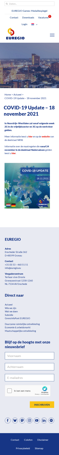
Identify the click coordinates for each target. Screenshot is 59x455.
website (46, 136)
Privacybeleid (23, 448)
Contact (15, 439)
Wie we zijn (10, 308)
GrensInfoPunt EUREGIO (17, 318)
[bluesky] (15, 420)
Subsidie (9, 315)
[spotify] (51, 420)
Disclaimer (42, 439)
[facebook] (8, 420)
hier (14, 153)
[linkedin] (44, 420)
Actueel (9, 304)
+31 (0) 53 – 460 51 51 (16, 264)
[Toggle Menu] (52, 35)
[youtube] (37, 420)
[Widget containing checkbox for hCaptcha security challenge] (28, 390)
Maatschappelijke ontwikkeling (20, 330)
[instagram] (29, 420)
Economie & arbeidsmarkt (18, 327)
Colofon (28, 439)
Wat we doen (11, 311)
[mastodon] (22, 420)
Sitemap (39, 448)
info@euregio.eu (13, 268)
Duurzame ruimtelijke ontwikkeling (22, 324)
